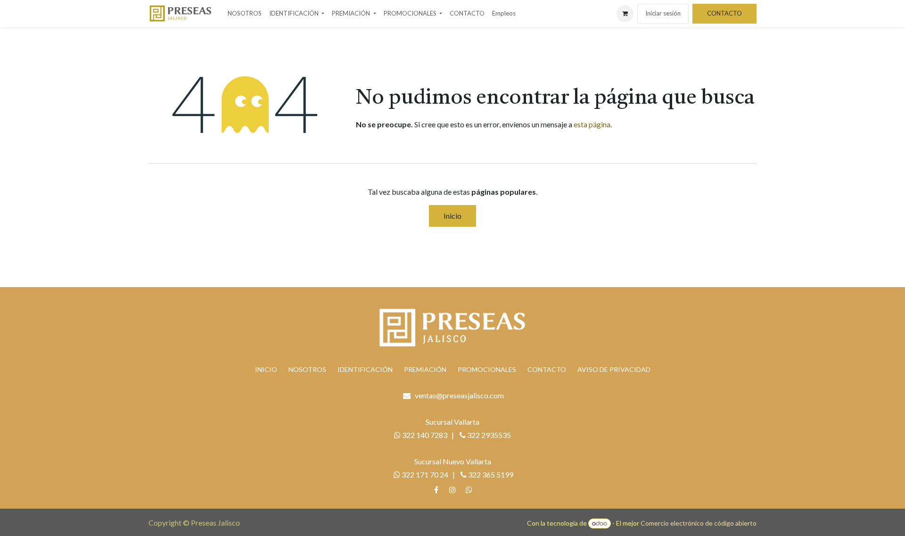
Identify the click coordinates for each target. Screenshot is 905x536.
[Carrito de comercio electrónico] (625, 13)
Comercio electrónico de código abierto (699, 523)
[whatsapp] (469, 489)
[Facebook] (436, 489)
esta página (592, 124)
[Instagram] (452, 489)
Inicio (452, 215)
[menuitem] (244, 13)
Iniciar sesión (663, 13)
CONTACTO (724, 13)
